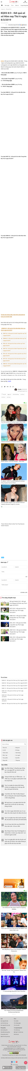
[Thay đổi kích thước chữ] (6, 24)
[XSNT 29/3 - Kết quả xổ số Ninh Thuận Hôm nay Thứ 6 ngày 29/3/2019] (5, 631)
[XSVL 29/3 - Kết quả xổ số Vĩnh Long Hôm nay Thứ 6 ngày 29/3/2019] (5, 624)
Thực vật (5, 747)
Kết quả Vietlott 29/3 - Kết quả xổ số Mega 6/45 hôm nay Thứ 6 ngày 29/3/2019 (18, 603)
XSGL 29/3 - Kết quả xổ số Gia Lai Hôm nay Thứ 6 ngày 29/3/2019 (18, 639)
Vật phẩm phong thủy (5, 1032)
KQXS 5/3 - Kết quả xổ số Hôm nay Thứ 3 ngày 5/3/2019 (14, 703)
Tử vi (12, 5)
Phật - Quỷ (5, 755)
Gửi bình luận (23, 592)
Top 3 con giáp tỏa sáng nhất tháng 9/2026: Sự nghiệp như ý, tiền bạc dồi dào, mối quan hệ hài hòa (14, 787)
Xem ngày (7, 5)
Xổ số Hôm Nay (16, 394)
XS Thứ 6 (22, 394)
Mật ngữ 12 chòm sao (18, 1032)
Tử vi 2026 (16, 1020)
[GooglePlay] (7, 1068)
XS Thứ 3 (3, 397)
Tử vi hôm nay (17, 1030)
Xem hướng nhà (4, 1030)
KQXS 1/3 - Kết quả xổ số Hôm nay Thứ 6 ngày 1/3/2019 (14, 688)
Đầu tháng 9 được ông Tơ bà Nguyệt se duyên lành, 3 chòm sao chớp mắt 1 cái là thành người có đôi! (15, 833)
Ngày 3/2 (9, 394)
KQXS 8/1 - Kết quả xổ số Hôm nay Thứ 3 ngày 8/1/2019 (14, 680)
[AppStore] (21, 1068)
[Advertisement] (14, 46)
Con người (17, 755)
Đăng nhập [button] (25, 2)
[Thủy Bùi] (16, 389)
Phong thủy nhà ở (4, 1034)
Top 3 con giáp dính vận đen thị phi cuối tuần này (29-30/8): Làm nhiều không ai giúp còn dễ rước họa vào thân (15, 841)
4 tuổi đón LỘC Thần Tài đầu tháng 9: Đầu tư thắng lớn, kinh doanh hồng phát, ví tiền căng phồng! (15, 795)
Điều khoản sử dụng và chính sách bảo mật (14, 1057)
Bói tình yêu (16, 1034)
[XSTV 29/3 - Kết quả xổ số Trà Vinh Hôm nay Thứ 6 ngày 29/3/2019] (5, 610)
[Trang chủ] (2, 5)
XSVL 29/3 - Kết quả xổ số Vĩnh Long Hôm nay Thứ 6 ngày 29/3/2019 (18, 624)
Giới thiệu (3, 1057)
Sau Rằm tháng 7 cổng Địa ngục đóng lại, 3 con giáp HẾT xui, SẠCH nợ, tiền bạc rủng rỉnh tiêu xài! (15, 770)
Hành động (17, 752)
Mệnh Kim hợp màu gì (5, 1036)
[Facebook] (12, 1062)
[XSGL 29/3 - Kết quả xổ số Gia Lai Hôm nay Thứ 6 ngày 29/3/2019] (5, 638)
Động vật (17, 747)
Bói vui (17, 5)
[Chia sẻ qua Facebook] (2, 387)
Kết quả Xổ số (8, 9)
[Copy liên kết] (13, 387)
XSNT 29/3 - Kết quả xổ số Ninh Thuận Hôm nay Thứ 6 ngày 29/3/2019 (18, 632)
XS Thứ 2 (8, 397)
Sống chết (5, 760)
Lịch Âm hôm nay (4, 1023)
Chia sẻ (21, 886)
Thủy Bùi (19, 389)
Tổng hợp (17, 760)
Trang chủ (3, 9)
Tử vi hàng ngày (17, 1023)
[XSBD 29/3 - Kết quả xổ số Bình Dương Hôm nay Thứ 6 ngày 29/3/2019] (5, 617)
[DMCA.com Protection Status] (14, 1053)
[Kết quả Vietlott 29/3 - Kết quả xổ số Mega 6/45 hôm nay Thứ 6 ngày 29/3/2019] (5, 603)
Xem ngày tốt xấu (4, 1020)
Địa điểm (17, 757)
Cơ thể (4, 750)
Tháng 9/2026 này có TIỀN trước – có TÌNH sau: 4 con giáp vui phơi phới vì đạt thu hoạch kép (15, 778)
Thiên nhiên (5, 752)
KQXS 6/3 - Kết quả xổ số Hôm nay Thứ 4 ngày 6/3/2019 (14, 685)
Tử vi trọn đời (16, 1025)
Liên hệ (25, 1057)
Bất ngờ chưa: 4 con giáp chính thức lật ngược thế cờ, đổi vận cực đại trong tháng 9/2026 (15, 804)
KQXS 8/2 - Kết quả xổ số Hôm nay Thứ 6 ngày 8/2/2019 (14, 683)
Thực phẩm (5, 757)
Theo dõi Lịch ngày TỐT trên (13, 24)
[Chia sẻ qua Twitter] (5, 387)
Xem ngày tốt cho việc (5, 1025)
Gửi (26, 576)
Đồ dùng (17, 750)
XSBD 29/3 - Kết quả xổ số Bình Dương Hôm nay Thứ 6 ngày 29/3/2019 (18, 617)
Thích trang (9, 886)
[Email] (10, 387)
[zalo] (8, 387)
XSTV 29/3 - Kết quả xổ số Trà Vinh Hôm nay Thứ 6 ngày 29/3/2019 (18, 610)
